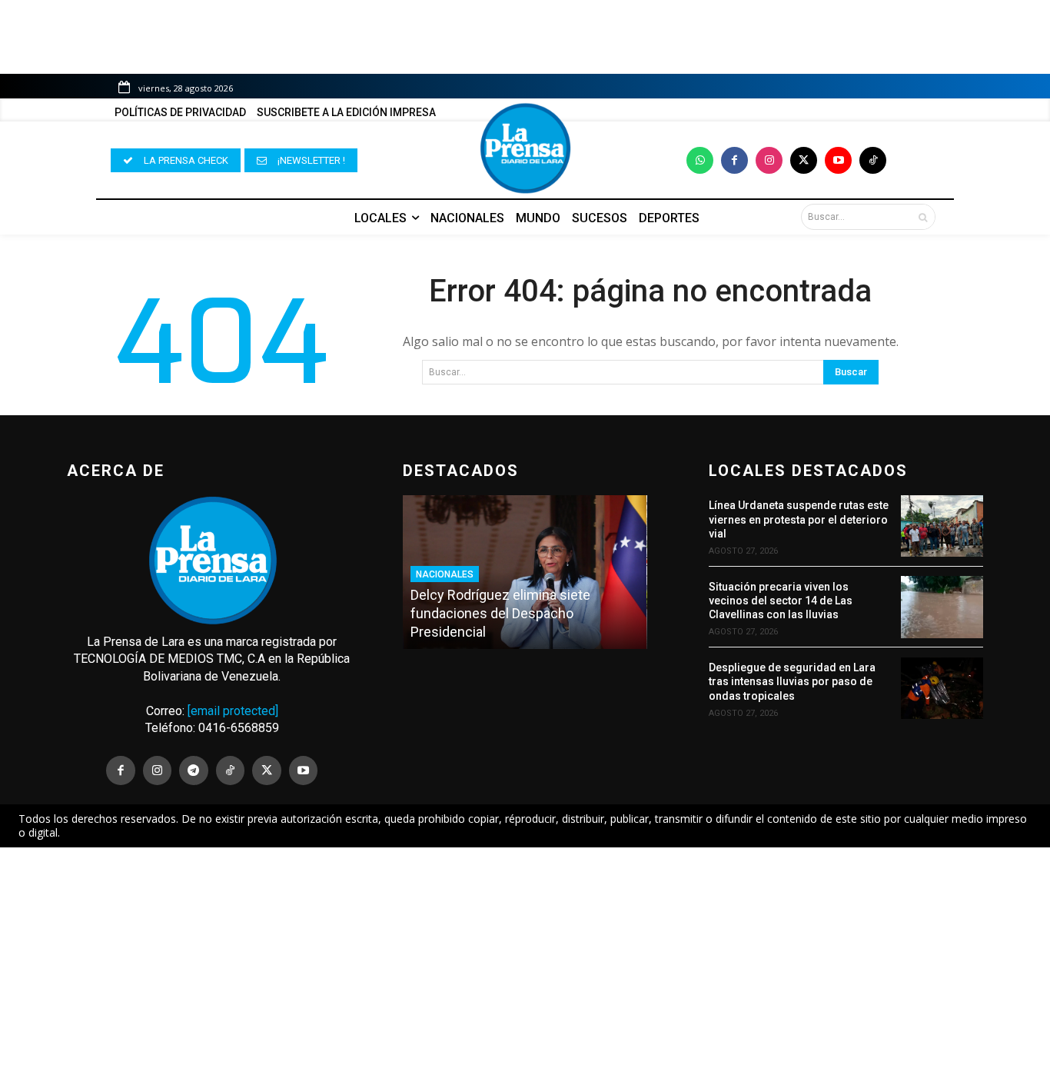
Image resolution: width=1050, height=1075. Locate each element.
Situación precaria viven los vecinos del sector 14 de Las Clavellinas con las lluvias (780, 601)
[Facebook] (734, 160)
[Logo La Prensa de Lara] (525, 148)
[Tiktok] (872, 160)
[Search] (923, 217)
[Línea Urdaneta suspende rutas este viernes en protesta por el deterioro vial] (942, 526)
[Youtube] (838, 160)
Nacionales (444, 574)
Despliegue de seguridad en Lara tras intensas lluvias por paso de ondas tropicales (792, 681)
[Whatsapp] (699, 160)
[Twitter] (803, 160)
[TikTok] (230, 770)
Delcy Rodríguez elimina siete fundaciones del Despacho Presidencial (500, 613)
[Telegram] (193, 770)
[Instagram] (769, 160)
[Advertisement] (525, 961)
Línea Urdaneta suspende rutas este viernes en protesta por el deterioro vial (799, 519)
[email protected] (233, 711)
